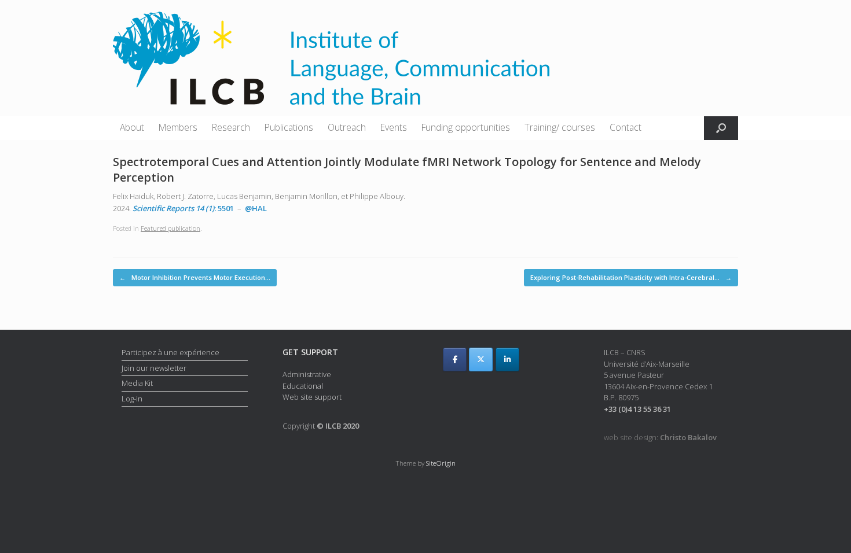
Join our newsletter (154, 368)
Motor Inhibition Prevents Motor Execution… (194, 277)
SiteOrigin (441, 463)
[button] (721, 128)
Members (178, 127)
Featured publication (170, 228)
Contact (625, 127)
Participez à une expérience (170, 352)
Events (393, 127)
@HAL (256, 208)
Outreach (347, 127)
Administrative (307, 374)
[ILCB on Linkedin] (507, 359)
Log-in (132, 398)
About (132, 127)
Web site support (312, 397)
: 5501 (183, 208)
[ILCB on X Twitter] (481, 359)
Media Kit (137, 383)
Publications (289, 127)
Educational (303, 386)
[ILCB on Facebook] (455, 359)
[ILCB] (331, 58)
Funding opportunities (465, 127)
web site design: (660, 437)
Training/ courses (559, 127)
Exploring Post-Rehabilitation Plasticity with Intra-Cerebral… (631, 277)
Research (231, 127)
